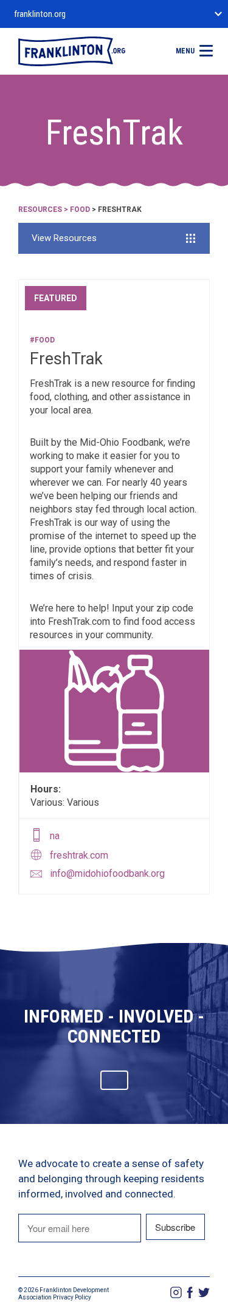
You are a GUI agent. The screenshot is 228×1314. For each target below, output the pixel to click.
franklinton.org (40, 14)
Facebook (190, 1292)
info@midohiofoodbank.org (107, 873)
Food (80, 209)
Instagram (176, 1292)
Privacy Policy (72, 1297)
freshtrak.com (79, 855)
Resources (40, 209)
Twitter (204, 1292)
